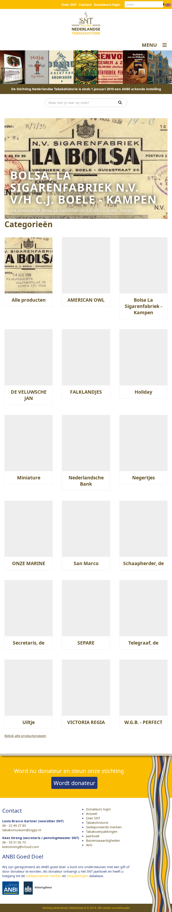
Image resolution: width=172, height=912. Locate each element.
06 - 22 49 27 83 (14, 825)
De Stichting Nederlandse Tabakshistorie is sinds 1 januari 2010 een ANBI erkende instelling (86, 89)
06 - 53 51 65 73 (14, 842)
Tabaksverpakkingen (101, 831)
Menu (149, 44)
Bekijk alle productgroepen (25, 735)
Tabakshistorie (97, 822)
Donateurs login (107, 4)
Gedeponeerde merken (104, 827)
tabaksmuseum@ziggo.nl (21, 830)
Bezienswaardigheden (103, 840)
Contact (85, 4)
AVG (89, 845)
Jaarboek (92, 836)
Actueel (91, 813)
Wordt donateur (74, 783)
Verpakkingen (77, 876)
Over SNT (69, 4)
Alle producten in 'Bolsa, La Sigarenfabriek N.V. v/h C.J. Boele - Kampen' (72, 210)
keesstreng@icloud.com (20, 846)
